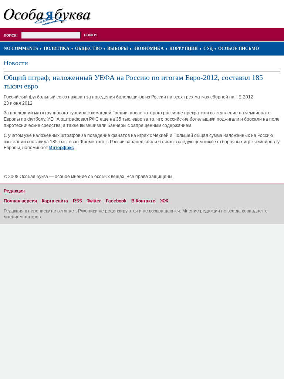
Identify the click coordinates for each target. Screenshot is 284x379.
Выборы (117, 48)
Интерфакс (61, 147)
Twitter (94, 201)
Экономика (148, 48)
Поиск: (11, 35)
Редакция (14, 191)
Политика (57, 48)
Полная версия (20, 201)
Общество (88, 48)
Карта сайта (55, 201)
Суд (208, 48)
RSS (77, 201)
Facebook (116, 201)
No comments (21, 48)
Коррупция (183, 48)
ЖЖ (164, 201)
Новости (16, 63)
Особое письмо (238, 48)
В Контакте (143, 201)
